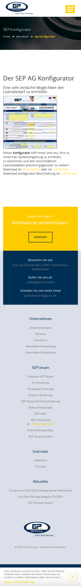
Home (6, 36)
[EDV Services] (19, 8)
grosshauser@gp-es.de (40, 295)
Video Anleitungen (40, 407)
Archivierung (40, 382)
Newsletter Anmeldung (40, 346)
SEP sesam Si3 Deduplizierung (40, 401)
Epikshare (40, 460)
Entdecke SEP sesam (40, 376)
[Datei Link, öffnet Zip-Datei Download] (30, 122)
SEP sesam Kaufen (40, 436)
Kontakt (40, 237)
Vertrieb (40, 334)
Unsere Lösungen (40, 327)
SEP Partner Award (40, 503)
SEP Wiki (40, 413)
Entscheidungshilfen (40, 430)
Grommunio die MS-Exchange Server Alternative (40, 490)
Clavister (40, 466)
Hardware (40, 340)
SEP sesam (22, 36)
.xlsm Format (31, 169)
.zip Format (60, 169)
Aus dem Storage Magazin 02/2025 (40, 496)
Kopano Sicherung (40, 395)
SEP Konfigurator (45, 36)
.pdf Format (69, 173)
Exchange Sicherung (40, 389)
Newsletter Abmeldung (40, 352)
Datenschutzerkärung (19, 582)
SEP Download (40, 420)
